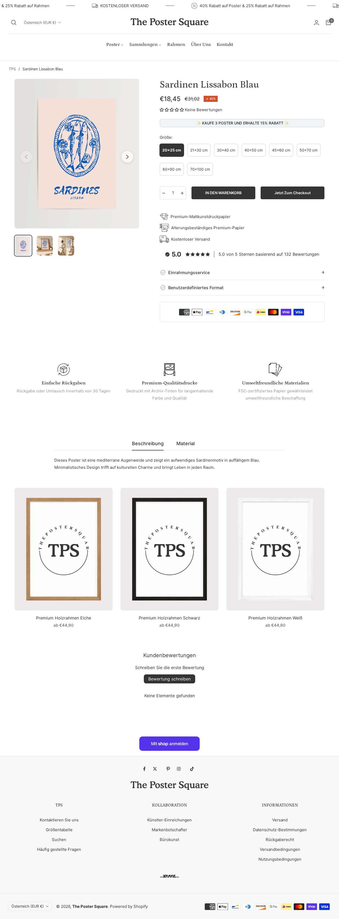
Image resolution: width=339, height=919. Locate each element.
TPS (12, 69)
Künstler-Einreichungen (169, 819)
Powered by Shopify (129, 906)
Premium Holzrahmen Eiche (63, 618)
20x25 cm (171, 150)
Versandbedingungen (280, 849)
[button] (14, 22)
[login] (316, 22)
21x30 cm (199, 150)
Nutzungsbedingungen (279, 859)
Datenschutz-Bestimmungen (280, 829)
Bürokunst (169, 839)
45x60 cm (281, 150)
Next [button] (127, 157)
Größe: (166, 137)
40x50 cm (253, 150)
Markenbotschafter (169, 829)
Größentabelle (59, 829)
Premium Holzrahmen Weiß (275, 618)
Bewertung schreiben (169, 679)
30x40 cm (226, 150)
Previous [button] (26, 157)
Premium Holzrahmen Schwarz (169, 618)
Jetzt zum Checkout (292, 192)
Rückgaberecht (280, 839)
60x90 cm (172, 169)
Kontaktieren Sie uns (59, 819)
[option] (77, 153)
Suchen (59, 839)
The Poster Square (90, 906)
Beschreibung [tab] (148, 443)
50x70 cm (309, 150)
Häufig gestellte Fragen (59, 849)
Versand (280, 819)
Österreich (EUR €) (40, 22)
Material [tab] (185, 443)
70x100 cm (200, 169)
